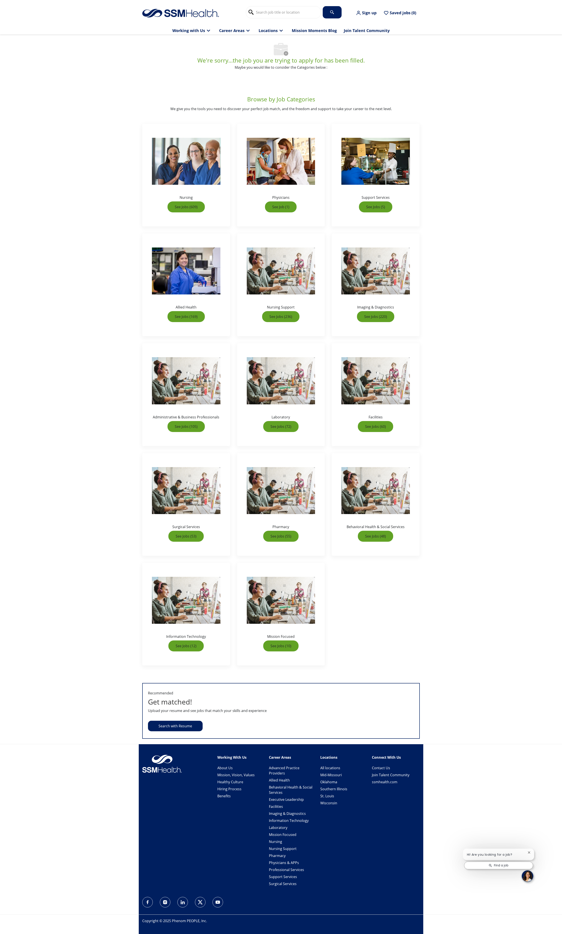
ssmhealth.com (384, 782)
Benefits (224, 796)
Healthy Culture (230, 782)
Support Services (283, 876)
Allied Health (279, 780)
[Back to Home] (180, 12)
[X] (200, 902)
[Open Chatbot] (527, 876)
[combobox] (283, 12)
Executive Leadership (286, 799)
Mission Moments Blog (314, 30)
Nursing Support (283, 848)
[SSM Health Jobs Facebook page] (147, 902)
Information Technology (289, 820)
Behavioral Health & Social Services (290, 790)
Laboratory (278, 827)
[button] (366, 13)
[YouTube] (218, 902)
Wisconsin (328, 803)
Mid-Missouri (331, 775)
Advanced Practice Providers (284, 770)
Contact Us (381, 767)
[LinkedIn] (182, 902)
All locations (330, 767)
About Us (225, 767)
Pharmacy (277, 855)
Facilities (276, 806)
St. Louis (327, 796)
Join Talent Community (367, 30)
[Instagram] (165, 902)
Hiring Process (229, 789)
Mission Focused (282, 834)
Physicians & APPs (284, 862)
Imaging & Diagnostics (287, 813)
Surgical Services (283, 883)
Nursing (275, 841)
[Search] (332, 12)
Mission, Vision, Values (236, 775)
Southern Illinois (333, 789)
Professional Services (286, 869)
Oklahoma (328, 782)
